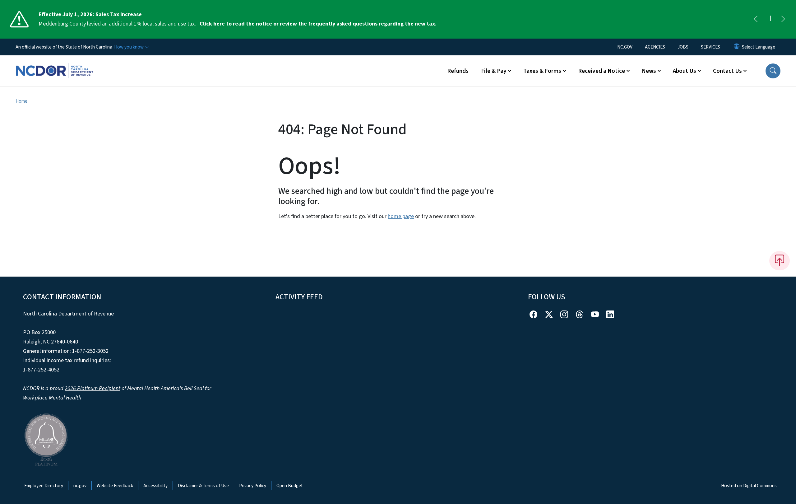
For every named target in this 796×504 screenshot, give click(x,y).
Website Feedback (115, 485)
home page (401, 216)
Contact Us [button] (727, 71)
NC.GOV (624, 47)
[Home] (54, 64)
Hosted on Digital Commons (749, 485)
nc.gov (79, 485)
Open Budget (289, 485)
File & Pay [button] (494, 71)
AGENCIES (655, 47)
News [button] (649, 71)
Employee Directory (43, 485)
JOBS (683, 47)
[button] (773, 70)
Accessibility (155, 485)
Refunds (458, 71)
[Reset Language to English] (736, 47)
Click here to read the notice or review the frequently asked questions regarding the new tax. (318, 24)
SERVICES (710, 47)
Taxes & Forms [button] (542, 71)
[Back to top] (779, 260)
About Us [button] (684, 71)
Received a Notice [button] (601, 71)
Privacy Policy (252, 485)
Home (21, 101)
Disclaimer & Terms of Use (203, 485)
